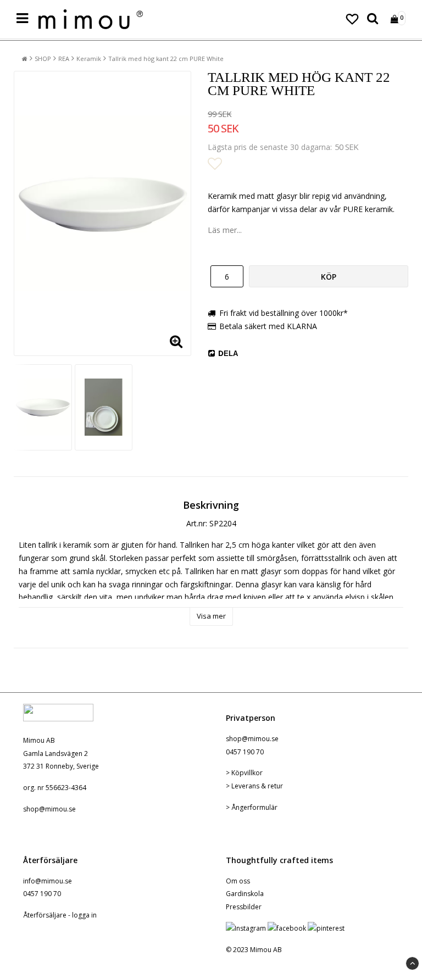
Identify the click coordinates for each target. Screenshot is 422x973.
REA (63, 58)
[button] (352, 19)
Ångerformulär (254, 807)
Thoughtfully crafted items (279, 860)
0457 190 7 (243, 752)
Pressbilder (244, 906)
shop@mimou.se (49, 809)
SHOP (43, 58)
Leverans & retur (257, 786)
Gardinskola (245, 893)
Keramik (88, 58)
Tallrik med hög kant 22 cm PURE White (166, 58)
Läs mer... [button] (225, 230)
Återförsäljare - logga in (60, 915)
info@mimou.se (47, 881)
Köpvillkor (247, 772)
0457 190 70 (42, 893)
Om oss (238, 881)
